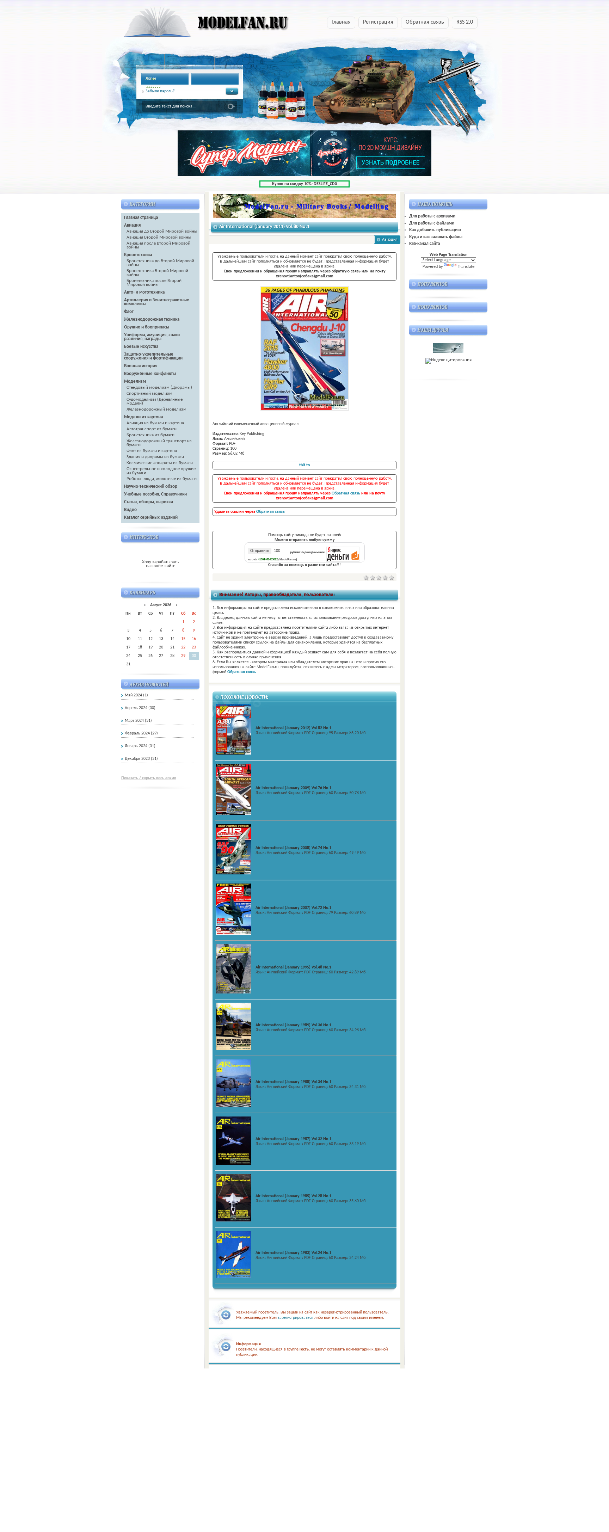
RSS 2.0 (464, 22)
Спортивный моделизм (149, 393)
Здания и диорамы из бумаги (155, 457)
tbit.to (304, 465)
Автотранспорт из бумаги (152, 429)
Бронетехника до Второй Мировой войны (160, 263)
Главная (341, 22)
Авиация (390, 240)
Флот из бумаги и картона (152, 451)
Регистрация (378, 22)
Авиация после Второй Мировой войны (158, 245)
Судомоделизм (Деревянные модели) (155, 401)
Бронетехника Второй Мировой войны (157, 273)
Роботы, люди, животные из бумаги (162, 478)
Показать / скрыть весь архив (148, 778)
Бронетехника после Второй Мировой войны (154, 282)
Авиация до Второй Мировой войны (162, 231)
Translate (466, 266)
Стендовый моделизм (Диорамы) (159, 387)
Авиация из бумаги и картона (155, 423)
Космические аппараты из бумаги (160, 463)
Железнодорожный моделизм (156, 409)
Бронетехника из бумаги (150, 435)
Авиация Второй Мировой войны (159, 237)
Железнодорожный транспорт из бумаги (159, 443)
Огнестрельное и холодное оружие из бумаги (161, 471)
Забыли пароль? (160, 91)
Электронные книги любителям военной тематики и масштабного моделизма (192, 24)
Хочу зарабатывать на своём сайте (160, 564)
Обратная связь (425, 22)
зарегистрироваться (295, 1318)
